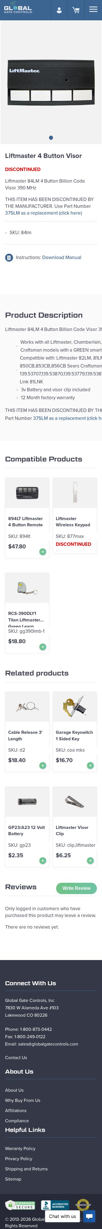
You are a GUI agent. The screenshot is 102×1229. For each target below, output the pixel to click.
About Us (14, 1090)
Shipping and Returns (26, 1169)
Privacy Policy (18, 1159)
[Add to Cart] (42, 551)
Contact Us (16, 1058)
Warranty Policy (20, 1148)
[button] (51, 138)
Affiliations (15, 1110)
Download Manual (61, 257)
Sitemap (13, 1179)
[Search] (93, 9)
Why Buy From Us (22, 1100)
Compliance (17, 1121)
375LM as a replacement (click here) (43, 213)
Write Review (76, 888)
